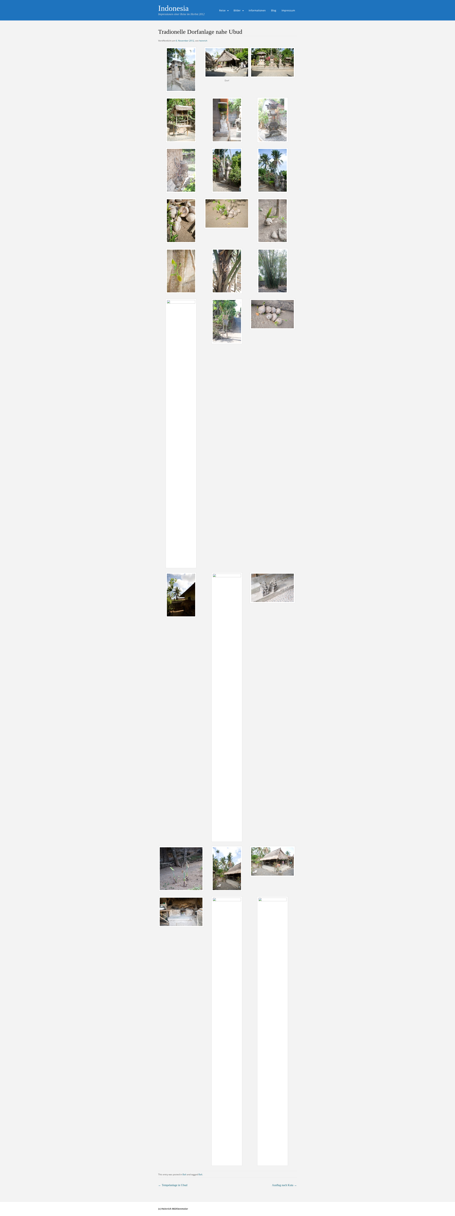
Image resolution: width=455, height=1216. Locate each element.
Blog (273, 10)
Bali (184, 1174)
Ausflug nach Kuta (284, 1185)
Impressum (288, 10)
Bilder (236, 11)
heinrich (203, 40)
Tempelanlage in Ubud (172, 1185)
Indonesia (173, 8)
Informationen (257, 10)
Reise (221, 11)
